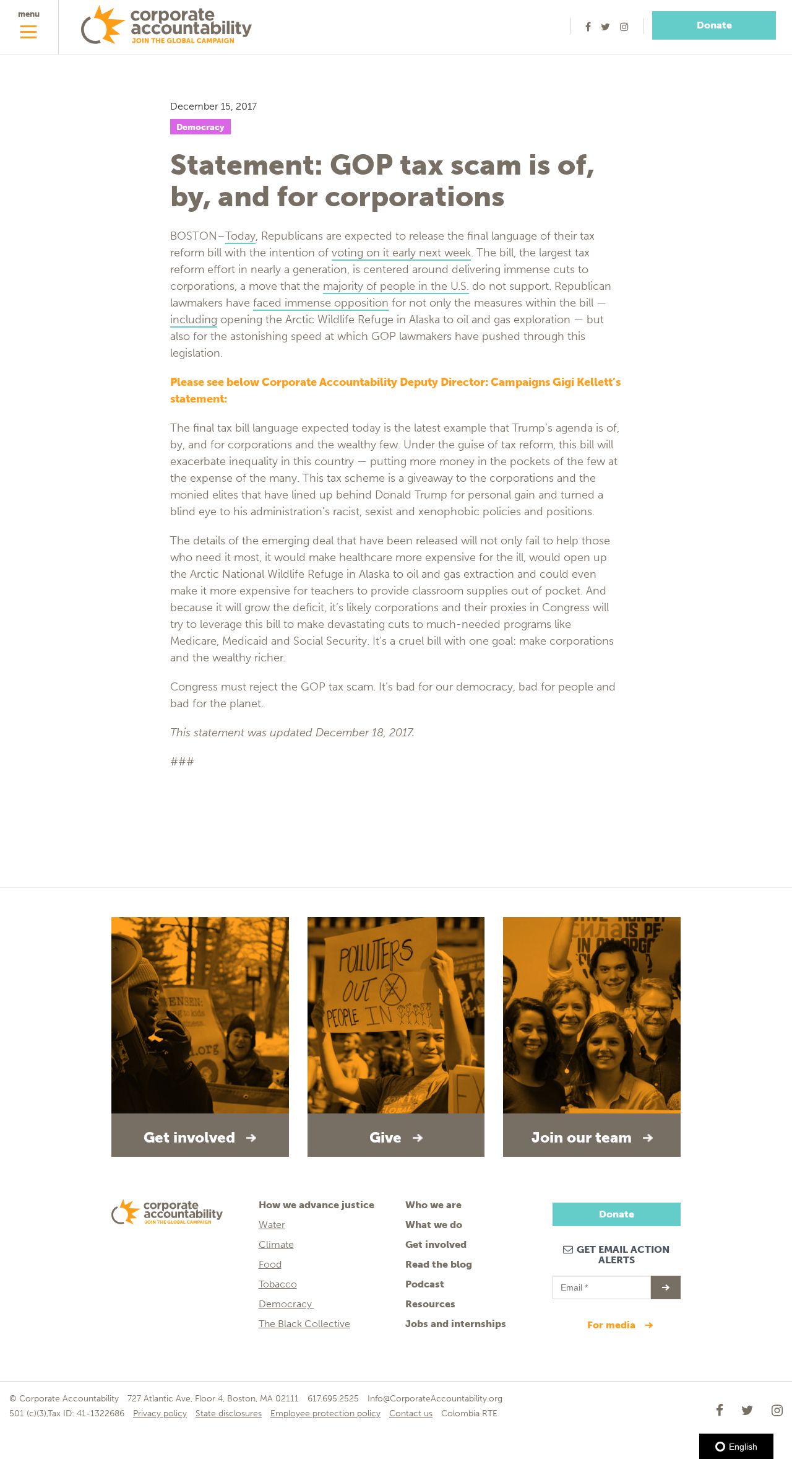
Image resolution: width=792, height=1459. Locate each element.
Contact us (411, 1413)
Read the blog (438, 1264)
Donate (714, 25)
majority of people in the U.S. (396, 286)
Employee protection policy (325, 1413)
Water (272, 1224)
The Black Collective (304, 1324)
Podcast (424, 1284)
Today (240, 236)
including (193, 319)
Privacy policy (160, 1413)
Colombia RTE (469, 1413)
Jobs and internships (455, 1324)
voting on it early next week (401, 252)
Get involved (436, 1244)
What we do (433, 1224)
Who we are (433, 1205)
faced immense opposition (321, 303)
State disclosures (229, 1413)
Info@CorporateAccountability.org (435, 1398)
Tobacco (278, 1284)
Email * (573, 1282)
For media (612, 1325)
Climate (276, 1244)
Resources (430, 1304)
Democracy (200, 127)
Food (270, 1264)
